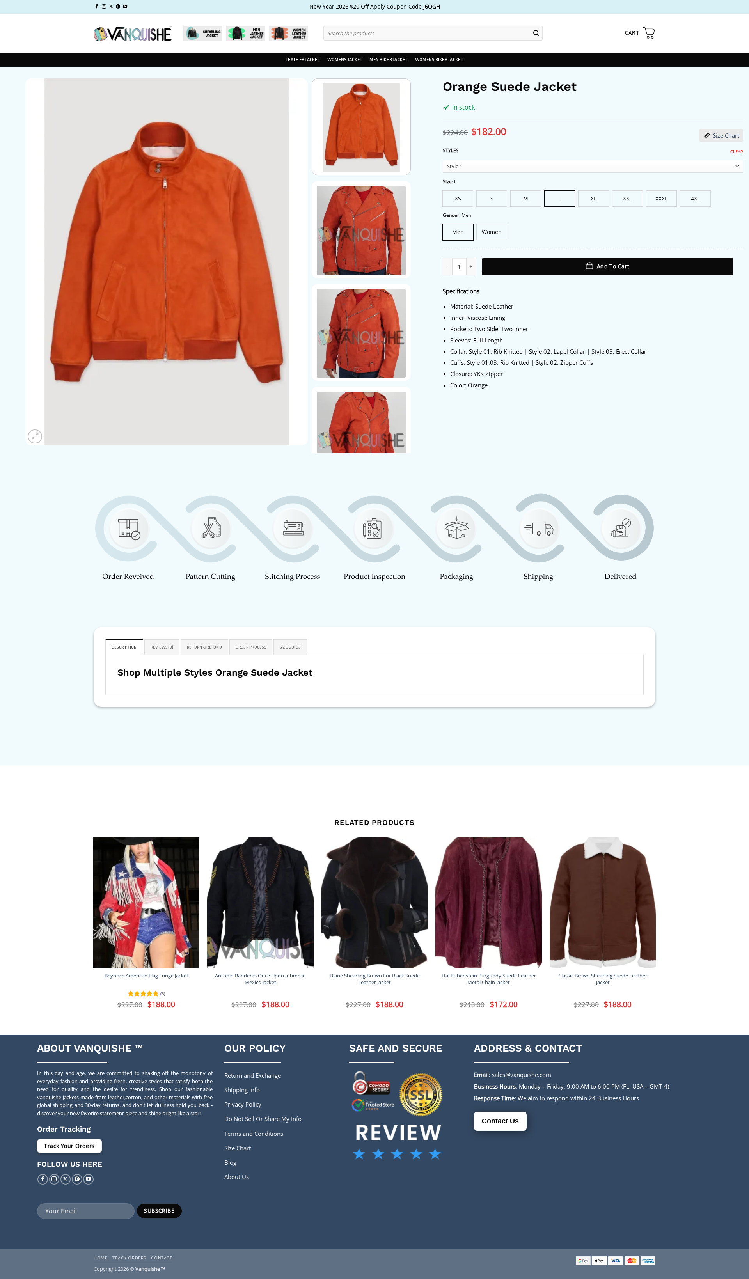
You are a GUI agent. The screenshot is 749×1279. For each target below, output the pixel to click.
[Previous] (41, 262)
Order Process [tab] (251, 647)
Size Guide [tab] (290, 647)
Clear (736, 151)
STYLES (451, 150)
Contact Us (500, 1121)
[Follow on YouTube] (125, 6)
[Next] (292, 262)
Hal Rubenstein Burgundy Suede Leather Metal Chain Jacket (489, 979)
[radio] (458, 198)
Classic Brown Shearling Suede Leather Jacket (602, 979)
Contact (161, 1258)
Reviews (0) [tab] (162, 647)
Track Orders (129, 1258)
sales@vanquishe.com (521, 1075)
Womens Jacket (344, 59)
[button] (640, 33)
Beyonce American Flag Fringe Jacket (146, 975)
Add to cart (613, 266)
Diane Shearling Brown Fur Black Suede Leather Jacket (375, 979)
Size (447, 181)
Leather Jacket (303, 59)
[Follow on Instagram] (104, 6)
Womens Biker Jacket (439, 59)
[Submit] (536, 33)
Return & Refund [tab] (204, 647)
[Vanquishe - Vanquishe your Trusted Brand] (133, 33)
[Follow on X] (111, 6)
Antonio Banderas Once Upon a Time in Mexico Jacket (260, 979)
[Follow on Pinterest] (118, 6)
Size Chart (726, 135)
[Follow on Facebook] (97, 6)
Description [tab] (124, 647)
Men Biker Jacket (388, 59)
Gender (451, 215)
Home (100, 1258)
